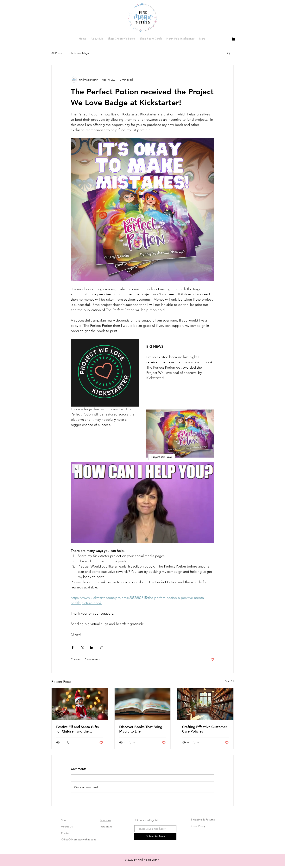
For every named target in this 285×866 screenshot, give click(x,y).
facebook (105, 820)
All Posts (56, 53)
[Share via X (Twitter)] (82, 647)
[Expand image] (105, 373)
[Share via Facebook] (72, 647)
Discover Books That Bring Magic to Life (140, 729)
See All (229, 681)
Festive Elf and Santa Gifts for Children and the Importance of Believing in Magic (77, 729)
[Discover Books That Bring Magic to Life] (143, 704)
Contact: (66, 833)
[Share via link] (101, 647)
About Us (67, 826)
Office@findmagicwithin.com (78, 839)
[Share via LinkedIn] (91, 647)
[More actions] (212, 79)
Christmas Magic (79, 53)
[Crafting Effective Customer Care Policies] (205, 704)
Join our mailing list (146, 820)
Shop (64, 820)
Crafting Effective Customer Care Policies (204, 729)
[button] (233, 38)
